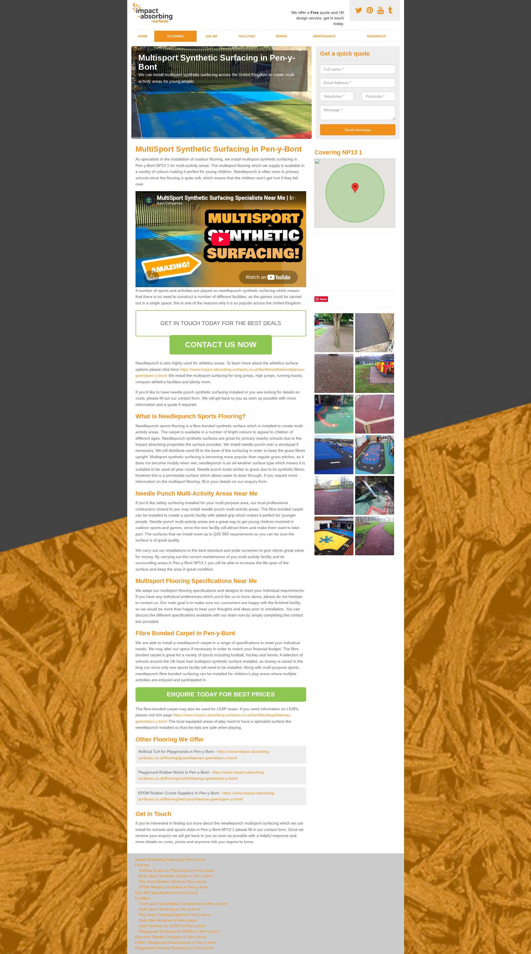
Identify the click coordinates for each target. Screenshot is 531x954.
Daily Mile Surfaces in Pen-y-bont (168, 920)
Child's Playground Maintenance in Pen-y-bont (175, 942)
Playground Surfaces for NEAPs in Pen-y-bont (179, 931)
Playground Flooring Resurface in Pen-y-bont (174, 948)
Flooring (175, 36)
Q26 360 (211, 36)
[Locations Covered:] (134, 5)
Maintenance (324, 36)
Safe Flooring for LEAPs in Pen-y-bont (172, 926)
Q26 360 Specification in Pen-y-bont (166, 892)
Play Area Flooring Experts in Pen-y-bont (174, 914)
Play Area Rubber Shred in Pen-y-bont (172, 881)
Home (142, 36)
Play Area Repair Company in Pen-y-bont (171, 937)
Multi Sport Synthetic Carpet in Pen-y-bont (175, 876)
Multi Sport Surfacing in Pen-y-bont (169, 909)
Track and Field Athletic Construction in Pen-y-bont (183, 903)
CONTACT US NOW (220, 344)
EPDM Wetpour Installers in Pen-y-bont (173, 887)
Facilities (247, 36)
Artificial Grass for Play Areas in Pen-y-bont (176, 870)
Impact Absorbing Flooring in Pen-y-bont (170, 859)
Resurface (376, 36)
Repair (281, 36)
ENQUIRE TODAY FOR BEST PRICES (221, 694)
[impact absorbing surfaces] (154, 13)
